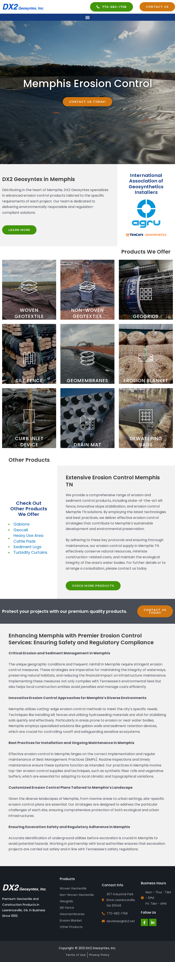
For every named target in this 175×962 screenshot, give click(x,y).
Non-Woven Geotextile (77, 895)
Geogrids (66, 901)
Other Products (71, 927)
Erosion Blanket (71, 920)
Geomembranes (72, 914)
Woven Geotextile (73, 888)
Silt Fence (67, 908)
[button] (87, 17)
